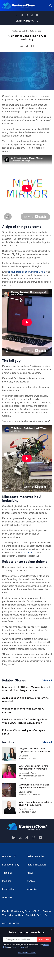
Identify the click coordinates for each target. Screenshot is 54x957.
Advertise (32, 889)
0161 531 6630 (10, 923)
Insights (6, 881)
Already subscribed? (27, 953)
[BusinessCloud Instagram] (32, 15)
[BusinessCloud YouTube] (37, 15)
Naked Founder (35, 856)
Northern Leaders (36, 864)
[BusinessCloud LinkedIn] (17, 15)
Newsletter (8, 889)
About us (7, 897)
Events (31, 881)
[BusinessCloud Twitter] (22, 15)
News (30, 872)
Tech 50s (7, 872)
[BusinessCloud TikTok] (27, 15)
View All (47, 680)
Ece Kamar (26, 552)
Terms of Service (18, 947)
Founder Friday (10, 864)
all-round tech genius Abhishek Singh (26, 272)
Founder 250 (9, 856)
